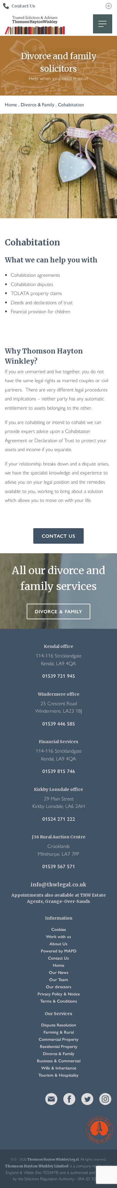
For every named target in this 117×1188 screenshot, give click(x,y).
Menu (102, 23)
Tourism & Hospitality (58, 1075)
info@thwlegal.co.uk (58, 885)
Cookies (58, 929)
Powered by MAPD (58, 951)
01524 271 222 (58, 818)
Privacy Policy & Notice (59, 994)
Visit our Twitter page (87, 1099)
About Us (59, 943)
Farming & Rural (59, 1032)
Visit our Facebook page (69, 1099)
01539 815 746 (58, 770)
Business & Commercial (58, 1060)
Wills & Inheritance (58, 1068)
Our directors (58, 986)
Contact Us (59, 535)
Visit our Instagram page (105, 1099)
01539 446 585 (58, 723)
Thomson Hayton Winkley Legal (35, 23)
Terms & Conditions (58, 1001)
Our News (58, 972)
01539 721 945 (58, 675)
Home (11, 104)
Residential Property (58, 1046)
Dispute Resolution (58, 1025)
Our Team (58, 979)
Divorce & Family (37, 104)
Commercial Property (59, 1039)
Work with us (58, 936)
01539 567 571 (58, 866)
